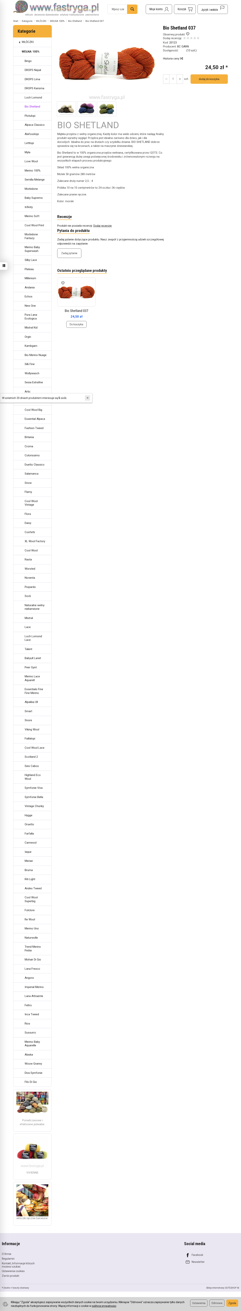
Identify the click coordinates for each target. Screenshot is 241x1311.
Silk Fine (30, 364)
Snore (28, 720)
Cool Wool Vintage (31, 503)
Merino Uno (32, 928)
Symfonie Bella (34, 797)
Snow (28, 483)
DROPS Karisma (34, 88)
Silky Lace (31, 260)
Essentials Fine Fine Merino (34, 691)
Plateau (29, 269)
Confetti (30, 532)
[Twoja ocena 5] (198, 38)
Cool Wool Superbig (31, 899)
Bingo (28, 61)
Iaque (28, 852)
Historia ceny (171, 58)
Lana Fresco (32, 968)
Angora (29, 977)
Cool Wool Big (33, 410)
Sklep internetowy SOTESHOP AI (222, 1288)
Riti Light (30, 879)
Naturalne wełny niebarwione (34, 607)
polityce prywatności (104, 1305)
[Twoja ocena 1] (184, 38)
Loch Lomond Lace (33, 638)
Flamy (28, 492)
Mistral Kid (31, 327)
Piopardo (30, 587)
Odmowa (216, 1303)
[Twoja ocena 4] (194, 38)
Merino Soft (32, 216)
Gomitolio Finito (34, 400)
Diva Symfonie (33, 1073)
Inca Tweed (32, 1014)
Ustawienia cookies (13, 1271)
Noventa (30, 577)
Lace (28, 627)
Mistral (29, 618)
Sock (28, 596)
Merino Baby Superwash (32, 249)
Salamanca (31, 473)
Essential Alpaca (35, 419)
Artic (28, 391)
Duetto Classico (34, 464)
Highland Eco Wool (33, 777)
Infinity (29, 207)
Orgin (28, 336)
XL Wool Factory (35, 541)
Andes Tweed (33, 888)
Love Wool (31, 161)
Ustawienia (198, 1303)
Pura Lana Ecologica (31, 316)
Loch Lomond (33, 97)
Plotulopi (30, 115)
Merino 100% (32, 170)
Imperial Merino (34, 987)
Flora (28, 514)
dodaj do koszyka (209, 79)
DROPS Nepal (33, 70)
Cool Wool (31, 550)
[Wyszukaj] (132, 9)
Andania (30, 287)
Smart (28, 711)
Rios (27, 1023)
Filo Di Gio (31, 1082)
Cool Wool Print (34, 225)
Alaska (29, 1054)
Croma (29, 446)
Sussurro (30, 1032)
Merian (29, 861)
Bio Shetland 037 (76, 311)
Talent (28, 649)
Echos (28, 296)
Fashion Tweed (34, 428)
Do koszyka (76, 324)
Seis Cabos (32, 766)
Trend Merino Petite (33, 948)
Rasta (28, 559)
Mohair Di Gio (33, 959)
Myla (27, 152)
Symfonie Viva (34, 788)
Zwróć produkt (10, 1275)
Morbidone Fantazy (31, 236)
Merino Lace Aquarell (32, 678)
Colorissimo (32, 455)
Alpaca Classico (35, 125)
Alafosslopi (32, 134)
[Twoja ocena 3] (191, 38)
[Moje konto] (159, 9)
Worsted (30, 568)
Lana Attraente (34, 996)
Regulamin (8, 1258)
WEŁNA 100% (31, 51)
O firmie (6, 1253)
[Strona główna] (56, 8)
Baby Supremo (34, 198)
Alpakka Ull (31, 702)
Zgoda (232, 1303)
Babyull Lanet (33, 658)
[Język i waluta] (213, 9)
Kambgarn (31, 346)
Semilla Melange (35, 179)
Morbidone (31, 189)
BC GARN (183, 46)
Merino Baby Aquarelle (32, 1043)
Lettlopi (29, 143)
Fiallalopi (30, 738)
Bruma (29, 870)
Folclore (30, 910)
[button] (106, 63)
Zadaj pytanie (69, 253)
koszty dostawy (21, 1288)
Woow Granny (33, 1063)
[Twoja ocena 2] (188, 38)
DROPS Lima (32, 79)
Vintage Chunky (34, 806)
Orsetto (29, 824)
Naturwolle (31, 937)
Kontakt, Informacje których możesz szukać (18, 1265)
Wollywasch (32, 373)
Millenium (30, 278)
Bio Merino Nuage (36, 355)
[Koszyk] (185, 9)
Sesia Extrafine (34, 382)
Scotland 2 (31, 756)
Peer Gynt (31, 667)
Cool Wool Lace (34, 747)
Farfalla (29, 833)
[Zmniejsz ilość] (180, 79)
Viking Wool (32, 729)
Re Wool (30, 919)
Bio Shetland (32, 106)
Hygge (28, 815)
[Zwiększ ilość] (166, 79)
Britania (29, 437)
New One (30, 305)
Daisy (28, 523)
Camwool (31, 842)
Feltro (28, 1005)
